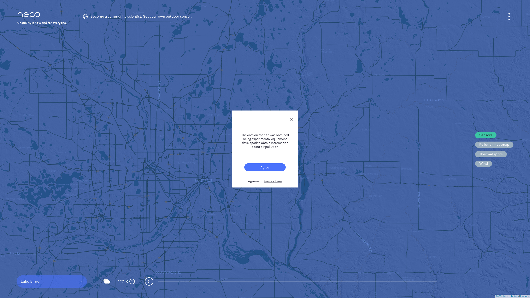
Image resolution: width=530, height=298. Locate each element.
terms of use (273, 181)
